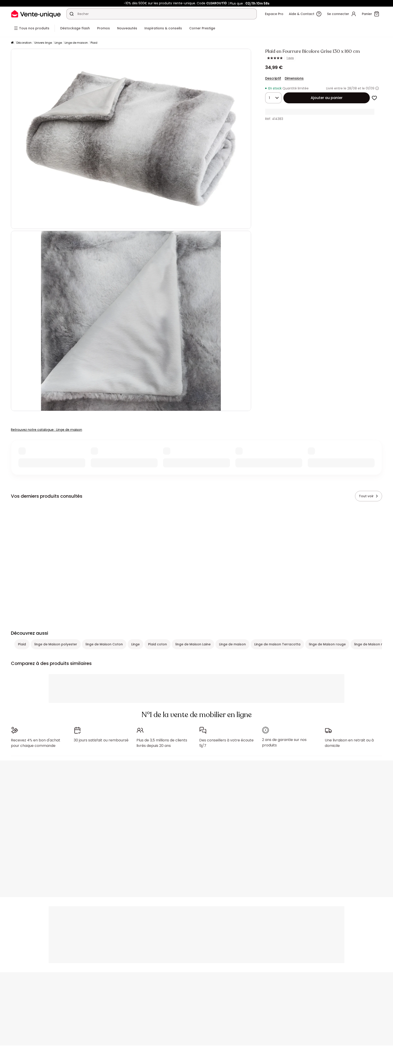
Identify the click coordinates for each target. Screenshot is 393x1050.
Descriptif (273, 78)
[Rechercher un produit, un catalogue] (72, 14)
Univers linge (43, 43)
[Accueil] (12, 42)
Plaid (94, 43)
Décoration (24, 43)
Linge (58, 43)
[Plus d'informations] (377, 88)
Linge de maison (76, 43)
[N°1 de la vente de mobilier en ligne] (36, 14)
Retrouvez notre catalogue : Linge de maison (46, 429)
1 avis (290, 58)
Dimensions (294, 78)
